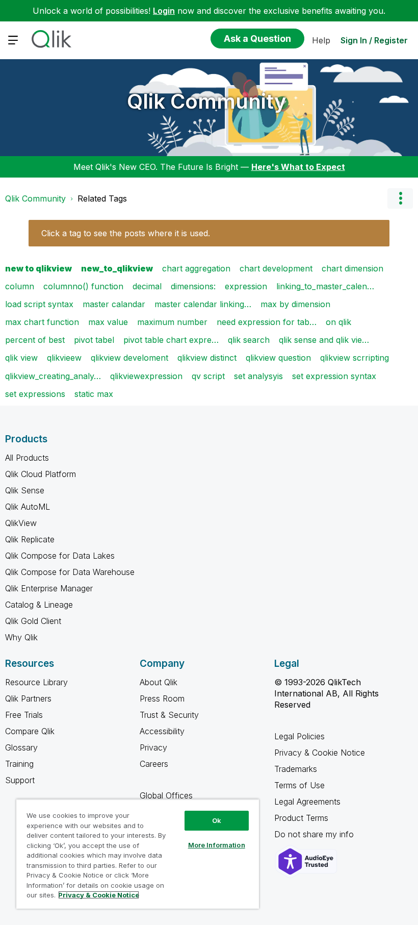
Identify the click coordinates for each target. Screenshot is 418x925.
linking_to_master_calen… (325, 286)
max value (108, 322)
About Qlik (158, 682)
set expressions (35, 394)
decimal (147, 286)
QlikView (21, 523)
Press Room (162, 698)
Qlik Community (206, 101)
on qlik (338, 322)
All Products (27, 458)
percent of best (35, 340)
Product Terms (301, 818)
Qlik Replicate (30, 539)
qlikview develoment (129, 358)
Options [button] (400, 198)
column (19, 286)
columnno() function (83, 286)
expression (246, 286)
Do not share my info (315, 834)
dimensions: (193, 286)
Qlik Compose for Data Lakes (60, 556)
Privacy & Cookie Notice (319, 752)
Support (20, 780)
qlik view (21, 358)
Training (19, 764)
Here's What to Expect (298, 167)
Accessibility (162, 731)
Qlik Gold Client (33, 621)
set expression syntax (334, 376)
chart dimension (352, 268)
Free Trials (24, 715)
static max (93, 394)
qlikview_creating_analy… (53, 376)
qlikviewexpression (146, 376)
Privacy (153, 747)
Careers (154, 764)
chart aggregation (196, 268)
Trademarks (295, 769)
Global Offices (166, 795)
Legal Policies (299, 736)
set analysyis (258, 376)
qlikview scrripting (354, 358)
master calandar (114, 304)
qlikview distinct (207, 358)
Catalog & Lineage (39, 604)
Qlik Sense (24, 490)
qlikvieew (64, 358)
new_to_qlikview (117, 268)
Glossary (21, 747)
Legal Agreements (307, 801)
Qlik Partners (28, 698)
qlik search (249, 340)
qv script (208, 376)
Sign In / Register (374, 40)
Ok (216, 820)
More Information (216, 845)
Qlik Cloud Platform (40, 474)
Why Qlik (21, 637)
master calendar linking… (202, 304)
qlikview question (278, 358)
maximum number (172, 322)
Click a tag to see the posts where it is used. (125, 233)
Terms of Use (299, 785)
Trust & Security (169, 715)
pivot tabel (94, 340)
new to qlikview (38, 268)
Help (321, 40)
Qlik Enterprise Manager (49, 588)
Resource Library (36, 682)
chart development (276, 268)
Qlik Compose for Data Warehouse (70, 572)
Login (164, 11)
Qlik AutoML (27, 507)
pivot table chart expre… (171, 340)
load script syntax (39, 304)
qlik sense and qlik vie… (324, 340)
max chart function (42, 322)
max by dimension (295, 304)
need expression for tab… (267, 322)
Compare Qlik (30, 731)
